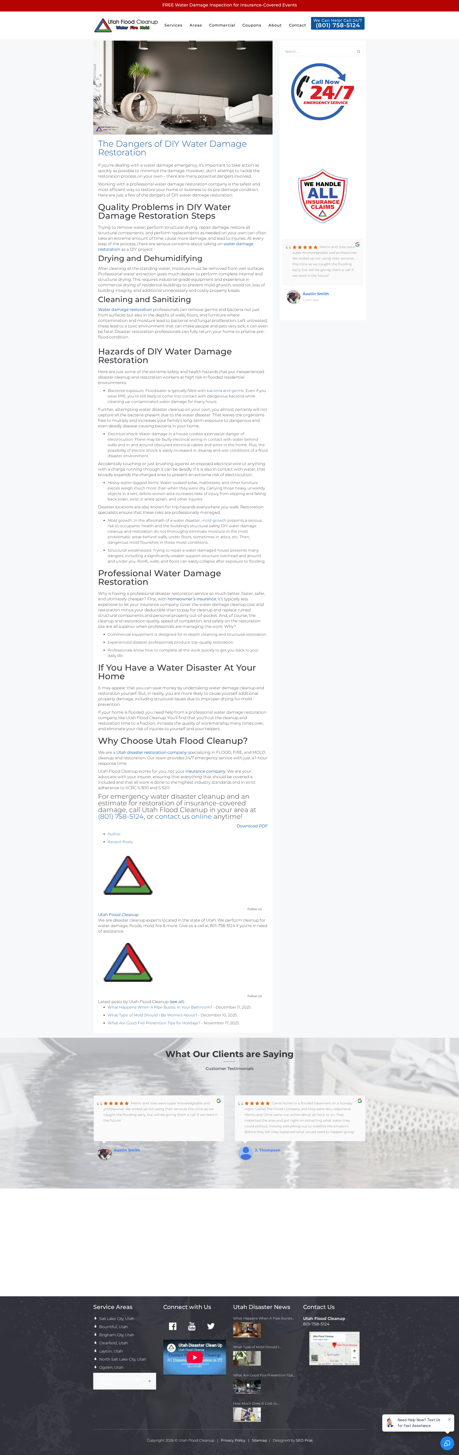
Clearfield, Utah (113, 1343)
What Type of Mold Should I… (257, 1347)
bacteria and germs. (226, 390)
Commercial (222, 25)
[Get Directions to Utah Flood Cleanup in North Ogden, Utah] (334, 1348)
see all (177, 1001)
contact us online (183, 816)
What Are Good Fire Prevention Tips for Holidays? (154, 1023)
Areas (196, 25)
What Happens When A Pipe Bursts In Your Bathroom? (160, 1007)
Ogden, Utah (111, 1367)
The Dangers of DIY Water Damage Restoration (172, 147)
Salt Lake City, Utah (116, 1318)
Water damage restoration (125, 309)
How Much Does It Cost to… (256, 1403)
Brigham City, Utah (116, 1335)
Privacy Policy (233, 1440)
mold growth (214, 520)
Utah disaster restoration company (151, 752)
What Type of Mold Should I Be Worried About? (152, 1015)
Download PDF (252, 826)
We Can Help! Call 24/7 (337, 23)
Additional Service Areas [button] (119, 1381)
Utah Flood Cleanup (118, 914)
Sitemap (259, 1440)
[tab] (124, 1381)
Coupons (251, 25)
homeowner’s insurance (192, 599)
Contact (297, 25)
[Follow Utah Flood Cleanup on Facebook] (172, 1326)
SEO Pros (304, 1440)
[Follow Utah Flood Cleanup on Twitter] (211, 1326)
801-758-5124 (316, 1324)
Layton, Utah (111, 1351)
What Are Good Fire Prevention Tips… (264, 1375)
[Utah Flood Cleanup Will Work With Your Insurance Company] (322, 196)
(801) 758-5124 (121, 816)
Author (114, 834)
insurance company (205, 771)
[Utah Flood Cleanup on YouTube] (192, 1326)
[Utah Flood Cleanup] (128, 876)
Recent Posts (120, 842)
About (275, 25)
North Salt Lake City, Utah (122, 1359)
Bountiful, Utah (113, 1327)
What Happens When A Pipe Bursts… (263, 1318)
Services (173, 25)
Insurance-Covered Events (268, 5)
